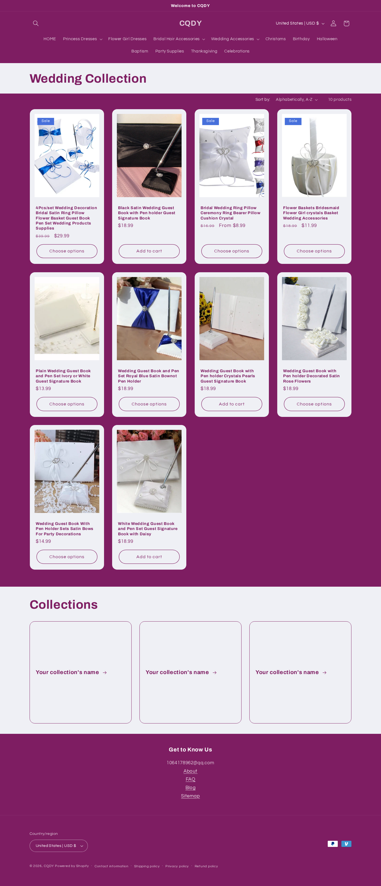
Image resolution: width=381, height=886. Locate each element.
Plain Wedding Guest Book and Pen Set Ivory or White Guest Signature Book (63, 376)
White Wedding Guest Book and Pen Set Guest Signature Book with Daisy (148, 528)
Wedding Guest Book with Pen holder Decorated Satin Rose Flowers (311, 376)
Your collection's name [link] (68, 672)
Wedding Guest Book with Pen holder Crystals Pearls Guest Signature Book (228, 376)
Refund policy (206, 866)
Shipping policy (147, 866)
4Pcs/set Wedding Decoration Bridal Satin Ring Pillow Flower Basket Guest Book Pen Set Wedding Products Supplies (66, 217)
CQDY (49, 866)
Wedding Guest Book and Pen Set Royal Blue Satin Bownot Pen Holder (148, 376)
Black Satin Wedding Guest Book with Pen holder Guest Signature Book (146, 212)
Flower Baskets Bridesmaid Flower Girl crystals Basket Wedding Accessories (311, 212)
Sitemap (190, 796)
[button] (36, 23)
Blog (190, 787)
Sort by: (262, 99)
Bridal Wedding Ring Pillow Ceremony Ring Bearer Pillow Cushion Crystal (231, 212)
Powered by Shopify (72, 866)
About (190, 771)
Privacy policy (177, 866)
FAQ (191, 779)
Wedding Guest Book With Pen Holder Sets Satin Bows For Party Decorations (64, 528)
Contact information (112, 866)
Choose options (67, 251)
